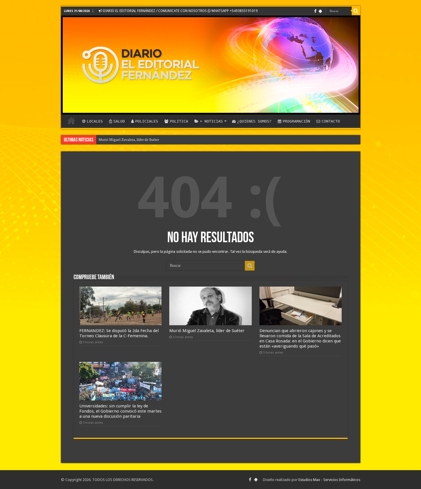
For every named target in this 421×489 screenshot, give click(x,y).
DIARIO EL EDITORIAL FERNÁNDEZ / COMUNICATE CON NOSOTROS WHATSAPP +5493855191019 (180, 11)
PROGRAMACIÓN (296, 121)
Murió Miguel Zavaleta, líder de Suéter (129, 139)
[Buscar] (356, 11)
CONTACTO (331, 121)
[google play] (320, 11)
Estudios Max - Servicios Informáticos (329, 480)
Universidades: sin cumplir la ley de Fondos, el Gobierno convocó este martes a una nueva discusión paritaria (120, 411)
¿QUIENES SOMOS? (254, 121)
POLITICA (179, 121)
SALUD (119, 121)
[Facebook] (315, 11)
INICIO (71, 121)
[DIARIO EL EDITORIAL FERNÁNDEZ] (210, 65)
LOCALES (95, 121)
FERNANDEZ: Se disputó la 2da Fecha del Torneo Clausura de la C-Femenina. (119, 333)
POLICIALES (146, 121)
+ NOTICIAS (211, 121)
